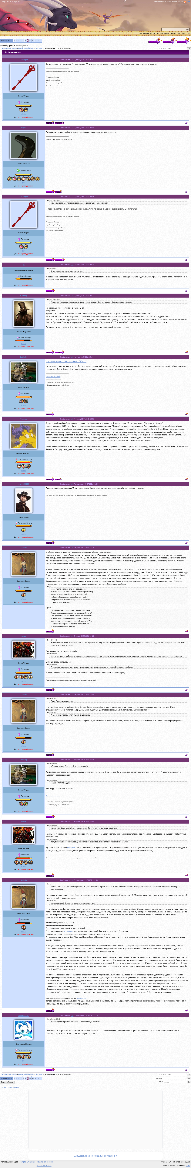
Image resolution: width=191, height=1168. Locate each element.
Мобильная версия (45, 1162)
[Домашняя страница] (58, 191)
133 (72, 821)
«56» (23, 282)
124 (72, 264)
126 (72, 357)
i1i (23, 264)
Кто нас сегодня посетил (9, 1087)
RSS (188, 2)
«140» (23, 343)
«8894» (23, 1061)
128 (72, 484)
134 (72, 880)
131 (72, 695)
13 (38, 41)
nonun (25, 46)
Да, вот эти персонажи (53, 376)
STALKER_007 (23, 1015)
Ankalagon (23, 60)
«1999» (23, 681)
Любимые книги (49, 48)
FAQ (140, 33)
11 (33, 41)
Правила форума (162, 33)
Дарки (23, 128)
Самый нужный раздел (26, 48)
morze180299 (24, 484)
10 (30, 41)
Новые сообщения (178, 33)
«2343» (23, 599)
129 (72, 548)
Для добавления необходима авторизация (95, 1155)
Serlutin (24, 548)
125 (72, 296)
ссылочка (81, 998)
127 (72, 419)
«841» (23, 470)
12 (35, 41)
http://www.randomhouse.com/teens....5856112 (66, 361)
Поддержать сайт (44, 1165)
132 (72, 760)
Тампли (23, 419)
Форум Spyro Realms (9, 48)
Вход (28, 25)
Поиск (188, 33)
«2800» (23, 183)
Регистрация (18, 22)
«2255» (23, 114)
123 (72, 196)
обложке (71, 847)
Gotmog (23, 296)
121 (72, 60)
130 (72, 636)
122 (72, 128)
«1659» (23, 405)
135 (72, 1015)
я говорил (68, 931)
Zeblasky (19, 46)
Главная (9, 19)
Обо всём (39, 48)
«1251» (23, 534)
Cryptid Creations (27, 1162)
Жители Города (149, 33)
